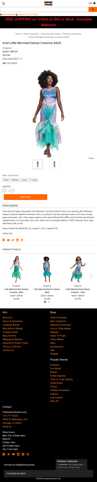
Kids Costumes (58, 321)
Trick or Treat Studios (61, 379)
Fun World (55, 368)
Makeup (54, 332)
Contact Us (8, 350)
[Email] (8, 240)
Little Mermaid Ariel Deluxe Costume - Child (78, 290)
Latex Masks (57, 339)
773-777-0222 (10, 415)
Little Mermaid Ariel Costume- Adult (47, 290)
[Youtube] (13, 454)
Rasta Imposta (57, 375)
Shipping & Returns (13, 339)
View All (54, 401)
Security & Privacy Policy (15, 342)
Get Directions (8, 14)
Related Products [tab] (12, 249)
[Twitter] (13, 240)
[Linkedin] (17, 240)
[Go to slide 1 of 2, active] (45, 302)
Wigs (52, 342)
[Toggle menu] (3, 3)
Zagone (54, 393)
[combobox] (44, 9)
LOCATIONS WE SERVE (15, 473)
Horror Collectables (60, 328)
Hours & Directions (13, 321)
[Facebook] (4, 240)
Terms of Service (12, 346)
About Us (7, 317)
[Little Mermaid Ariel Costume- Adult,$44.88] (47, 269)
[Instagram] (18, 454)
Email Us (7, 426)
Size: (10, 175)
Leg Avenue (56, 397)
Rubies (53, 372)
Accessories (56, 346)
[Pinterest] (22, 240)
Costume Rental (11, 324)
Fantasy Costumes (60, 390)
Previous (2, 276)
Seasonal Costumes (60, 324)
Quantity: (7, 186)
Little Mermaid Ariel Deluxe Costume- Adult (16, 290)
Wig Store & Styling (13, 328)
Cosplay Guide (10, 332)
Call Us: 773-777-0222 (28, 14)
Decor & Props (58, 335)
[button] (71, 464)
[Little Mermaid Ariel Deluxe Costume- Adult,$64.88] (16, 269)
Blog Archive (9, 335)
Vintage (54, 353)
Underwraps (56, 382)
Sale (52, 350)
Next (91, 276)
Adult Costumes (58, 317)
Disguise (54, 364)
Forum (53, 386)
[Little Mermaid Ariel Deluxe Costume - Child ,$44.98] (77, 269)
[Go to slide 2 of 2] (49, 302)
